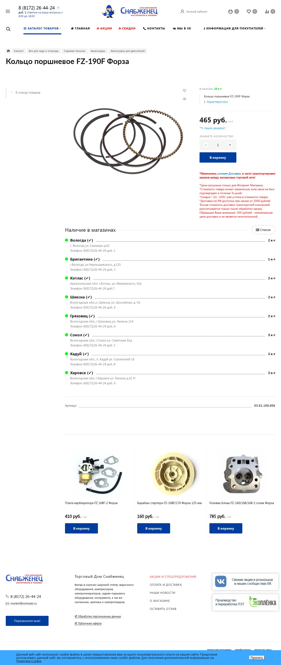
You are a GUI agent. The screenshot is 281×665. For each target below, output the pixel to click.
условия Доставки (229, 173)
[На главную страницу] (139, 11)
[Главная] (8, 51)
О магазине (160, 601)
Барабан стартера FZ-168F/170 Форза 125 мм (169, 503)
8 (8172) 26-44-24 (37, 7)
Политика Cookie (28, 661)
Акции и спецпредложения (173, 577)
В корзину (218, 157)
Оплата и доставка (166, 585)
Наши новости (162, 593)
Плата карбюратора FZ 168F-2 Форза (91, 503)
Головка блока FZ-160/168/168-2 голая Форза (241, 503)
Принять (257, 657)
